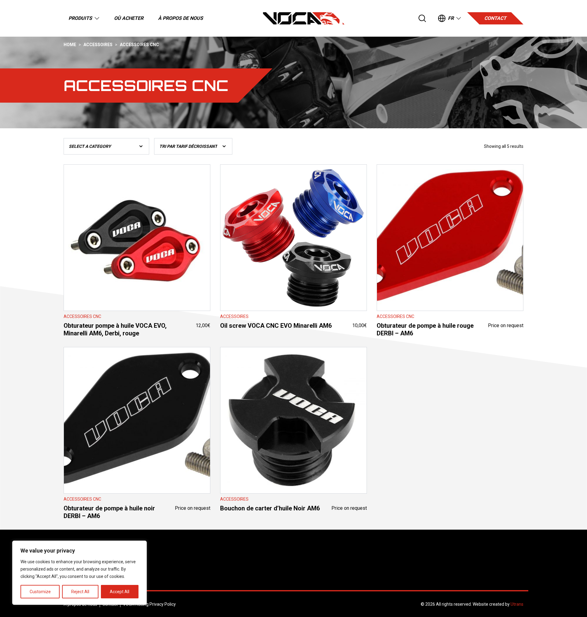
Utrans (517, 604)
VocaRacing (304, 18)
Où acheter (128, 18)
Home (70, 44)
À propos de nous (180, 18)
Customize (40, 591)
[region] (79, 573)
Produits (80, 18)
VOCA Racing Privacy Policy (149, 604)
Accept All (119, 591)
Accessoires (98, 44)
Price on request (450, 285)
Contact (495, 18)
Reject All (80, 591)
